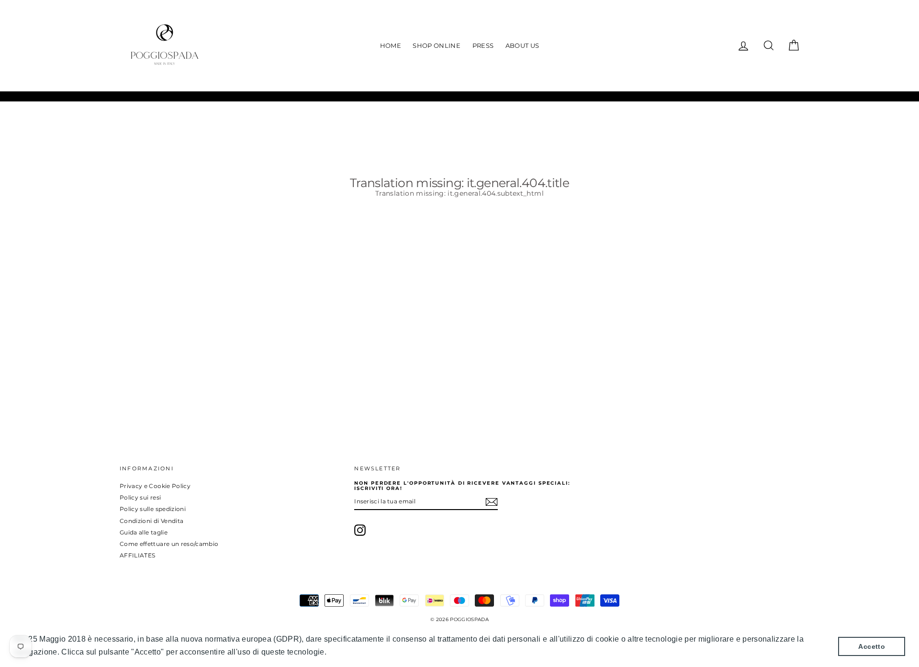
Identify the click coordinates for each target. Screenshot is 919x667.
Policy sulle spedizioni (153, 508)
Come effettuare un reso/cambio (169, 543)
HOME (390, 45)
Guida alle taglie (144, 532)
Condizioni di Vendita (151, 520)
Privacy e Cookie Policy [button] (372, 652)
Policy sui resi (140, 497)
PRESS (483, 45)
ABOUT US (522, 45)
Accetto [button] (871, 646)
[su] (360, 530)
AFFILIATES (138, 555)
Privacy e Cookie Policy (155, 485)
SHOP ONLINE (436, 45)
